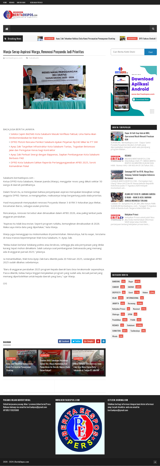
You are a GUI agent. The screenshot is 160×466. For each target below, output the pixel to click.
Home (5, 2)
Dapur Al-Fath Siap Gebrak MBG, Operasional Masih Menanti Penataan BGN (139, 136)
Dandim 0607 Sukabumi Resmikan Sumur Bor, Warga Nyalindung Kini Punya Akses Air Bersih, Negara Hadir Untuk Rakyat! (55, 365)
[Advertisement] (54, 314)
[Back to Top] (155, 462)
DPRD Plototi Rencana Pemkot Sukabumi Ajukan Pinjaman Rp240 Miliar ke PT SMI (54, 141)
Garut (131, 292)
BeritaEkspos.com (22, 461)
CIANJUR (115, 287)
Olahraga (115, 314)
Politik (132, 319)
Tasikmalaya (135, 330)
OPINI (130, 314)
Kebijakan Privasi (36, 2)
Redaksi (12, 2)
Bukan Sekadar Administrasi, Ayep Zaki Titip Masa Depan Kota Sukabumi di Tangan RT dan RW (87, 367)
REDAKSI (128, 155)
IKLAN (114, 298)
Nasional (136, 308)
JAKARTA (115, 303)
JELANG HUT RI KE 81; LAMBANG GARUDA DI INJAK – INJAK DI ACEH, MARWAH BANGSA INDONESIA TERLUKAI (140, 197)
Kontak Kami (21, 2)
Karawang (124, 38)
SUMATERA (116, 330)
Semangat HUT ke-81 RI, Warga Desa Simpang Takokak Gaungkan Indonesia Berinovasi (140, 175)
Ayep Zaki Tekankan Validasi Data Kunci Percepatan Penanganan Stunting (77, 38)
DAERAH (131, 287)
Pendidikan (116, 319)
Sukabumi (42, 38)
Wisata (114, 336)
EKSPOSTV (116, 292)
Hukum (145, 292)
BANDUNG (116, 281)
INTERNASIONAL (133, 298)
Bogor (131, 281)
